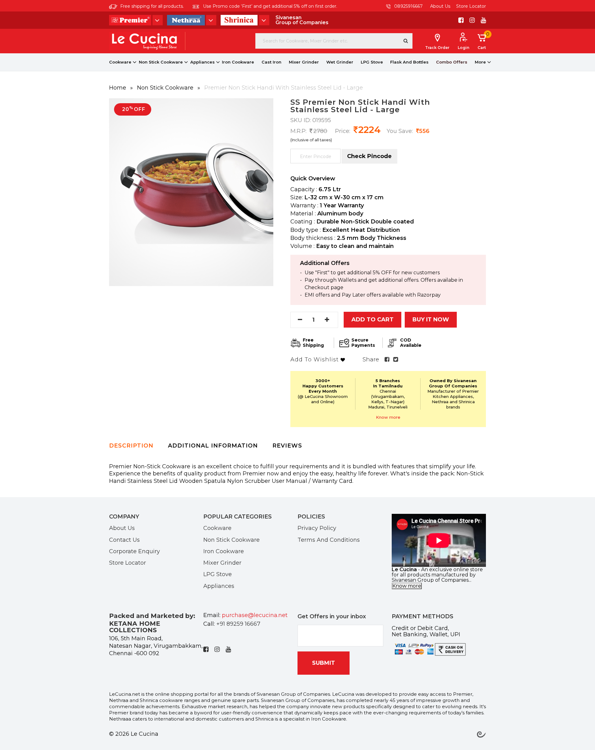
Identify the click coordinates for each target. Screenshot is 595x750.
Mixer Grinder (304, 62)
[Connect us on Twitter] (395, 359)
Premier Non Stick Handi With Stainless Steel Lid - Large (283, 87)
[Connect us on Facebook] (461, 20)
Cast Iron (271, 62)
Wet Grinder (339, 62)
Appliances (202, 62)
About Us (440, 6)
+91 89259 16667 (238, 623)
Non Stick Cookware (161, 62)
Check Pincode (369, 156)
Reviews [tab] (287, 445)
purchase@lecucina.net (255, 615)
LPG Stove (372, 62)
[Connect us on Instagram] (472, 20)
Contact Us (124, 539)
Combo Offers (451, 62)
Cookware (120, 62)
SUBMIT (323, 663)
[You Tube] (483, 20)
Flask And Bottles (409, 62)
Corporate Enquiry (134, 551)
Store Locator (471, 6)
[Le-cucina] (144, 41)
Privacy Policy (317, 528)
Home (118, 87)
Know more (388, 417)
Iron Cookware (238, 62)
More (480, 62)
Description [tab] (131, 445)
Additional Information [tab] (213, 445)
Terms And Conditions (329, 539)
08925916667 (408, 6)
